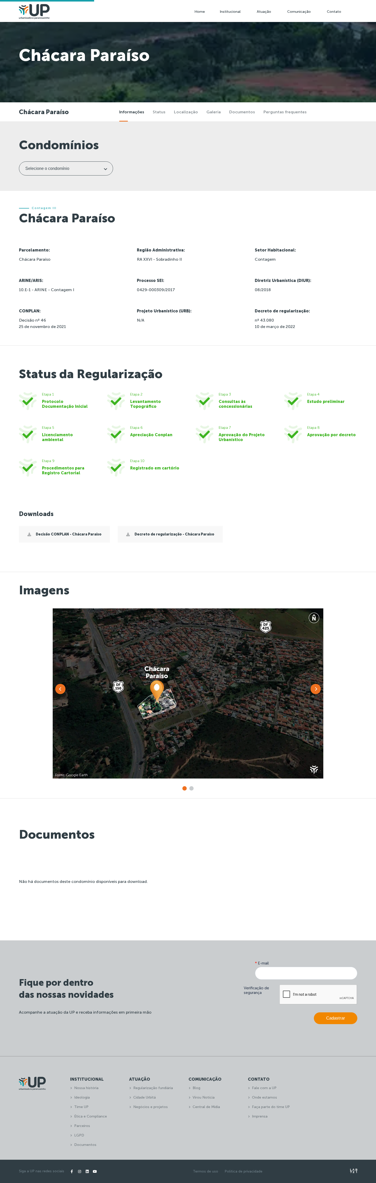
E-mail (262, 963)
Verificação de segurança (256, 990)
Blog (196, 1088)
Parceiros (82, 1126)
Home (199, 11)
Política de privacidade (243, 1171)
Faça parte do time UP (271, 1107)
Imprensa (260, 1116)
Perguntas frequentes (285, 111)
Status (159, 111)
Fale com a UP (264, 1088)
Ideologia (82, 1097)
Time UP (81, 1107)
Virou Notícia (204, 1097)
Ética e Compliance (90, 1116)
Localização (186, 111)
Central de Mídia (206, 1107)
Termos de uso (205, 1171)
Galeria (213, 111)
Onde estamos (264, 1097)
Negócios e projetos (150, 1107)
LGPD (79, 1135)
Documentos (242, 111)
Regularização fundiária (153, 1088)
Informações (131, 111)
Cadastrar (335, 1018)
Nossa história (86, 1088)
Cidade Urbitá (144, 1097)
